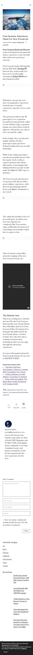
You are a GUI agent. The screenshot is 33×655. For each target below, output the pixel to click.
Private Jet (6, 394)
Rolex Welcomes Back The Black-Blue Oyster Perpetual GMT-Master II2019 (15, 381)
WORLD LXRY (20, 42)
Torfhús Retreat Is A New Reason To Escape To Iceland (21, 601)
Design (6, 553)
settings (23, 648)
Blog (5, 549)
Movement (7, 559)
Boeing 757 (20, 389)
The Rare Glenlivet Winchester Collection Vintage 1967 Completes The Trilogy (15, 369)
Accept (5, 652)
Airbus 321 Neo (11, 389)
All (4, 546)
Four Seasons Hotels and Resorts (18, 392)
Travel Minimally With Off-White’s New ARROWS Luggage (20, 590)
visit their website (12, 358)
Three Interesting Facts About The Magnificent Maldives (20, 611)
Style (5, 563)
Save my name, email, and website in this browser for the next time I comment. (15, 522)
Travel (14, 42)
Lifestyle (6, 556)
